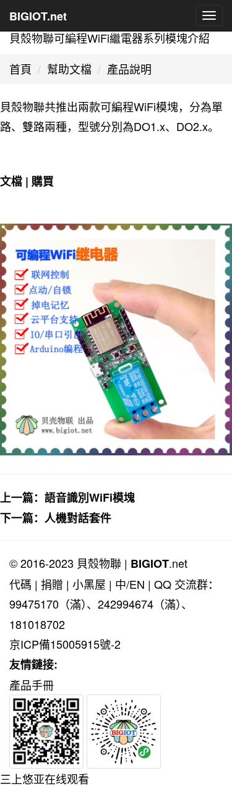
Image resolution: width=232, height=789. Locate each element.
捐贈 (52, 584)
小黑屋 (89, 584)
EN (137, 584)
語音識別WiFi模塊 (90, 497)
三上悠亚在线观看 (44, 778)
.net (159, 563)
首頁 (20, 69)
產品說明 (129, 69)
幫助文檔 (69, 69)
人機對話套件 (78, 518)
